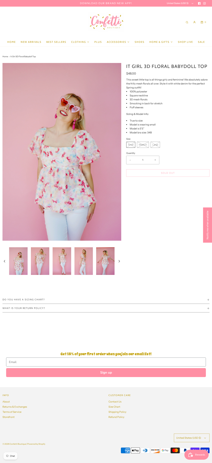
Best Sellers (56, 41)
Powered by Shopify (36, 444)
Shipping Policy (117, 411)
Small (130, 144)
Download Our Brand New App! (106, 3)
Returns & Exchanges (14, 406)
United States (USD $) (178, 3)
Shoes (139, 41)
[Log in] (194, 22)
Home (11, 41)
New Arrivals (31, 41)
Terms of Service (11, 411)
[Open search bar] (187, 22)
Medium (143, 144)
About (6, 401)
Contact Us (114, 401)
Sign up (106, 372)
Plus (98, 41)
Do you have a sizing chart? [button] (23, 299)
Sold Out (168, 172)
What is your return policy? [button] (23, 308)
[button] (4, 261)
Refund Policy (116, 417)
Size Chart (114, 406)
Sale (201, 41)
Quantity (130, 153)
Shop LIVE (185, 41)
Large (155, 144)
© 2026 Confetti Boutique (14, 444)
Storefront (8, 417)
